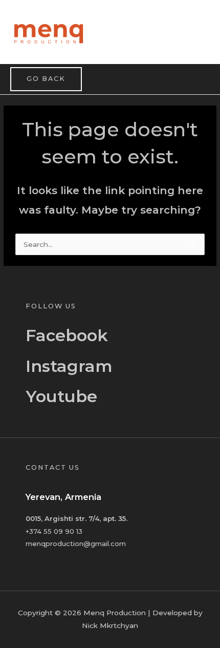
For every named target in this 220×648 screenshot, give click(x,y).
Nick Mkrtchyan (110, 625)
